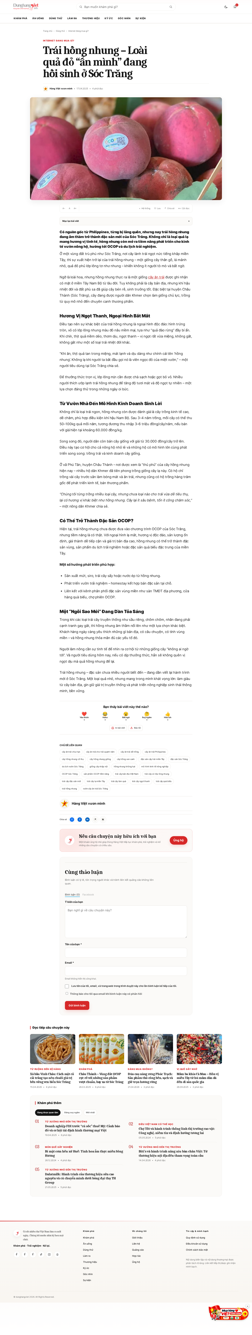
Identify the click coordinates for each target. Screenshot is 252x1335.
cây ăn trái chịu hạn (71, 751)
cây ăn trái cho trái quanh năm (100, 751)
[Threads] (57, 1254)
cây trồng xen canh (126, 759)
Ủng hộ (178, 840)
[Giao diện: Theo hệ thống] (226, 7)
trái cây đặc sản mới (71, 781)
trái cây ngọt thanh (141, 781)
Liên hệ (136, 1243)
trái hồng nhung (69, 788)
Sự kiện (140, 18)
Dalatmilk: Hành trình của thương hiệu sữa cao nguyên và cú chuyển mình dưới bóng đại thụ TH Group (80, 1178)
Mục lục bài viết (126, 221)
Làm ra (72, 18)
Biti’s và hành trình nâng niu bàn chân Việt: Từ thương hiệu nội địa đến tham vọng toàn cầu (173, 1153)
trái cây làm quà (118, 781)
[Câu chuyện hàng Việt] (33, 1254)
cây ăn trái (156, 277)
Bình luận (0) (72, 894)
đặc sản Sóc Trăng (179, 759)
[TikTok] (41, 1254)
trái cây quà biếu (163, 781)
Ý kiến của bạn (74, 901)
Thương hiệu (91, 18)
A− (64, 208)
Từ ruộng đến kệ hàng (45, 1069)
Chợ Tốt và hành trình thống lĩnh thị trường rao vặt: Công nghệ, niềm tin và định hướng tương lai (177, 1131)
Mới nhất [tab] (90, 1112)
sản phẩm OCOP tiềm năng (96, 774)
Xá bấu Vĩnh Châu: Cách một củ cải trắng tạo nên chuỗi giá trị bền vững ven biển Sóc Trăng (52, 1078)
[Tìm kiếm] (171, 7)
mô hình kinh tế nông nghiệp (154, 766)
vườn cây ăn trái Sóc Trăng (95, 788)
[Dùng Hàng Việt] (16, 1254)
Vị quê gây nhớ (187, 1069)
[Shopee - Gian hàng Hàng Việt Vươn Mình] (228, 1313)
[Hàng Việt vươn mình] (25, 1254)
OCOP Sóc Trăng (70, 774)
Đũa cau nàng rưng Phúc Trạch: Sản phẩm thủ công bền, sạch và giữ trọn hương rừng (150, 1078)
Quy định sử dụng (195, 1237)
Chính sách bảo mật (197, 1249)
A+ (75, 208)
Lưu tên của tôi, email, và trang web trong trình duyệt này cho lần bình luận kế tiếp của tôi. (124, 985)
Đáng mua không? (140, 1069)
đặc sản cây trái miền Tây (152, 759)
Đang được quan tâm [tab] (47, 1112)
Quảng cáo (138, 1249)
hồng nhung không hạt (124, 766)
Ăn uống (38, 18)
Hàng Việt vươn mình (88, 803)
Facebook (88, 894)
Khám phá (20, 18)
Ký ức (109, 18)
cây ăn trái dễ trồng (130, 751)
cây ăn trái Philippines (155, 751)
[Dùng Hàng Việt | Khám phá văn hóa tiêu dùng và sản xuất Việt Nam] (16, 1233)
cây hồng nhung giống (100, 759)
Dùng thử (56, 18)
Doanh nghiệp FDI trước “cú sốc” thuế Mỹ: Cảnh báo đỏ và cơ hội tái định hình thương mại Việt (82, 1128)
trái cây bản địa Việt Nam (127, 774)
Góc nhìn (124, 18)
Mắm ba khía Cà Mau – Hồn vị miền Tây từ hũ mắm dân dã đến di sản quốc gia (197, 1078)
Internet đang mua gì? (78, 31)
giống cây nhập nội (99, 766)
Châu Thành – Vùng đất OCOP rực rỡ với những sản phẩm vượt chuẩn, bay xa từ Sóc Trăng (101, 1078)
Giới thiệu (137, 1237)
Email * (69, 962)
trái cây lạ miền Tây (96, 781)
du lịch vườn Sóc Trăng (73, 766)
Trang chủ (47, 31)
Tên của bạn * (73, 944)
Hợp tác (136, 1255)
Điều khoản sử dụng (197, 1243)
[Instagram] (49, 1254)
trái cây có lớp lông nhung (157, 774)
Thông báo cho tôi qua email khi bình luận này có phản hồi (106, 993)
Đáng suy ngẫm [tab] (72, 1112)
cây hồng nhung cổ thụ (73, 759)
